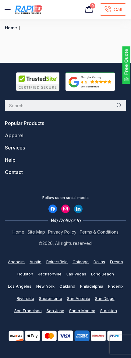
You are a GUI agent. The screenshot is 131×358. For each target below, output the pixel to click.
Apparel (14, 135)
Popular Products (24, 123)
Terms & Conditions (99, 231)
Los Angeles (19, 286)
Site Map (36, 231)
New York (45, 286)
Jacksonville (50, 273)
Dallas (99, 261)
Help (10, 160)
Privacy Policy (62, 231)
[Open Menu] (7, 9)
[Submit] (119, 105)
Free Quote (126, 62)
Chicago (81, 261)
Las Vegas (76, 273)
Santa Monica (82, 310)
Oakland (67, 286)
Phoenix (115, 286)
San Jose (55, 310)
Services (15, 148)
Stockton (108, 310)
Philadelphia (91, 286)
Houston (25, 273)
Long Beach (102, 273)
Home (11, 27)
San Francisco (28, 310)
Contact (14, 172)
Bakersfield (57, 261)
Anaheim (16, 261)
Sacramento (50, 298)
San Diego (105, 298)
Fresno (116, 261)
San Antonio (78, 298)
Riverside (25, 298)
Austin (35, 261)
